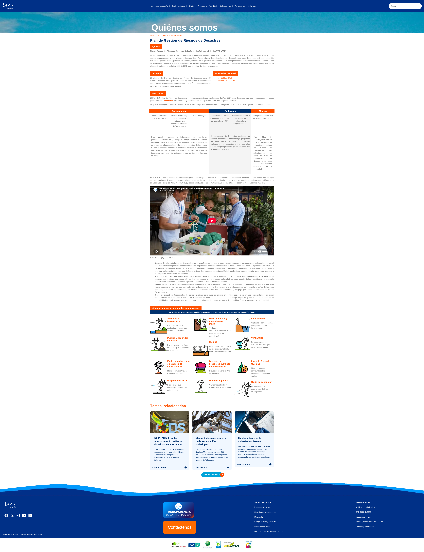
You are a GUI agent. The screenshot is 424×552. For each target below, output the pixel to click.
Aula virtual (213, 6)
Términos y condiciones (365, 527)
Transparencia (240, 6)
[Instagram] (18, 515)
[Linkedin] (30, 515)
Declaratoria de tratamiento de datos (268, 531)
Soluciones (252, 6)
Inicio (151, 6)
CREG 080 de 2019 (363, 512)
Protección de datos (262, 527)
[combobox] (405, 6)
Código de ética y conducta (265, 522)
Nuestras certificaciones (365, 517)
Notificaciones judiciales (365, 507)
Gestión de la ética (363, 502)
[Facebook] (6, 515)
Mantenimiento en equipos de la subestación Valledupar (211, 441)
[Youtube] (24, 515)
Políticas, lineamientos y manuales (369, 522)
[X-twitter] (12, 515)
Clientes (191, 6)
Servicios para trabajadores (265, 512)
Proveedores (202, 6)
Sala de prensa (225, 6)
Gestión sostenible (178, 6)
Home (152, 35)
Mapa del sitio (259, 517)
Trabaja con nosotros (262, 502)
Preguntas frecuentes (262, 507)
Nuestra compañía (161, 6)
